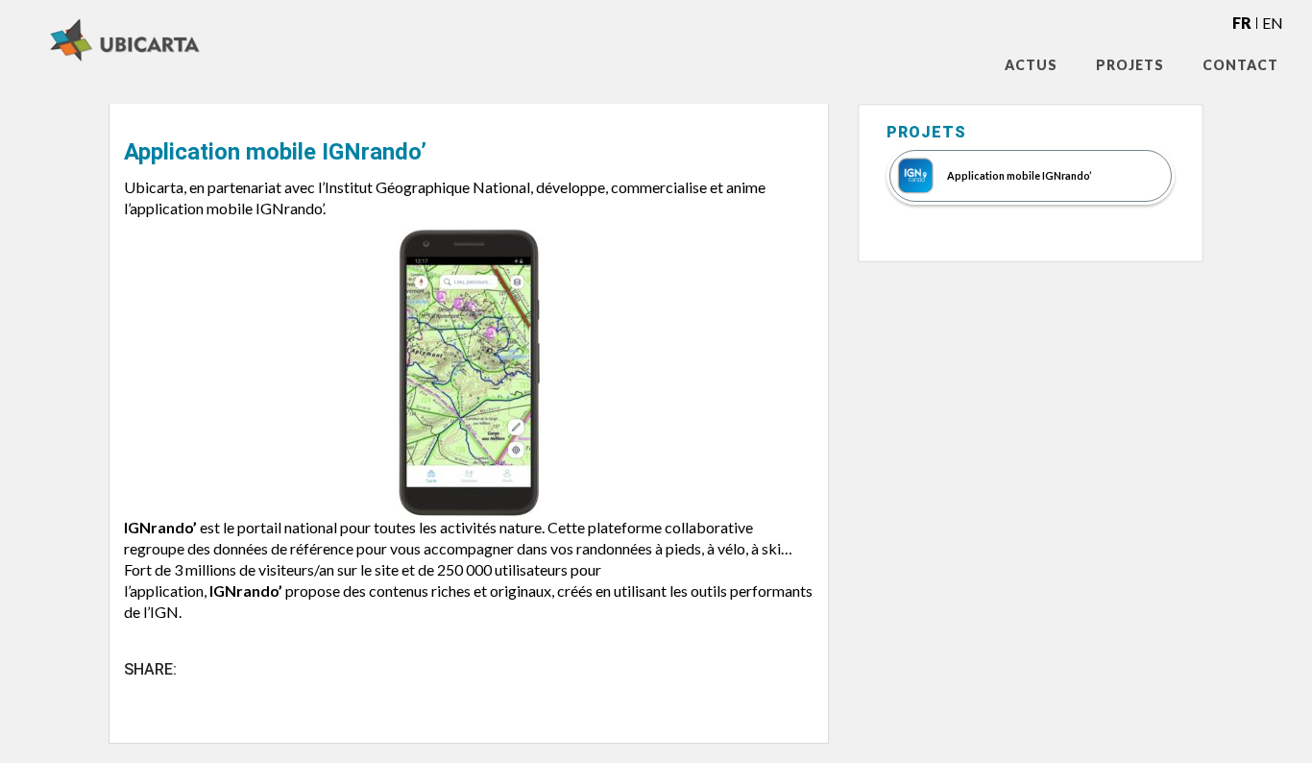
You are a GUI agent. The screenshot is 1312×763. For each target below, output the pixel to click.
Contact (1240, 65)
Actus (1031, 65)
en (1272, 22)
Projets (1130, 65)
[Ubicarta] (110, 40)
